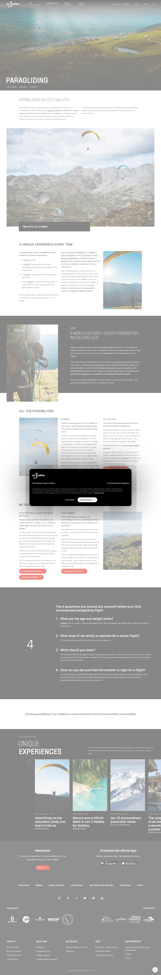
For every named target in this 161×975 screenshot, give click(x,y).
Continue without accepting (118, 483)
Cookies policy (99, 493)
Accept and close (86, 500)
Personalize (70, 500)
